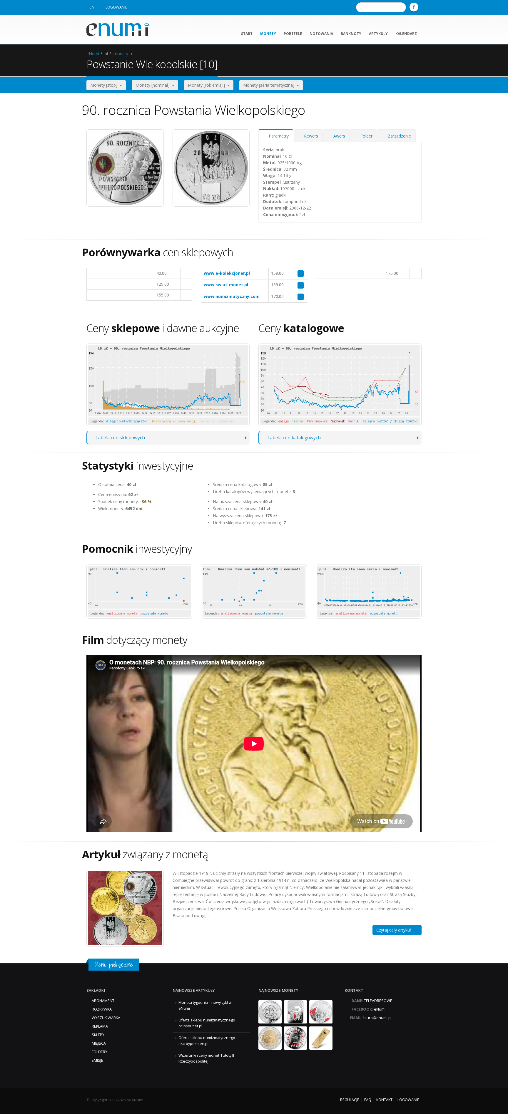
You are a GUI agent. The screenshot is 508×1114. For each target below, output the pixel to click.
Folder (365, 136)
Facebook (414, 7)
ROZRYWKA (102, 1009)
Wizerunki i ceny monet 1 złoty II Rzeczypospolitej (206, 1058)
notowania (321, 33)
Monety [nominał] (154, 85)
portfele (293, 33)
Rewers (310, 136)
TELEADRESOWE (378, 1000)
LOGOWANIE (116, 7)
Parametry (277, 136)
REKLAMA (100, 1026)
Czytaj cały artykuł (395, 930)
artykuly (378, 33)
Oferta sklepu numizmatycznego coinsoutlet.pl (206, 1023)
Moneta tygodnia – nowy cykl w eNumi (205, 1005)
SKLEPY (98, 1034)
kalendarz (406, 33)
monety (268, 33)
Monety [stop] (105, 85)
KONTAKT (384, 1099)
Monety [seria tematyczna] (270, 85)
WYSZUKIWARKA (106, 1017)
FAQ (367, 1099)
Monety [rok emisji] (207, 85)
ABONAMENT (103, 1000)
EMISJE (97, 1060)
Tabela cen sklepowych (120, 438)
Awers (338, 136)
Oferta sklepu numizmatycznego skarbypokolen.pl (206, 1040)
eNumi (92, 53)
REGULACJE (349, 1099)
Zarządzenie (398, 136)
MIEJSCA (99, 1043)
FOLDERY (99, 1051)
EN (92, 7)
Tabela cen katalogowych (294, 438)
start (247, 33)
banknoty (351, 33)
